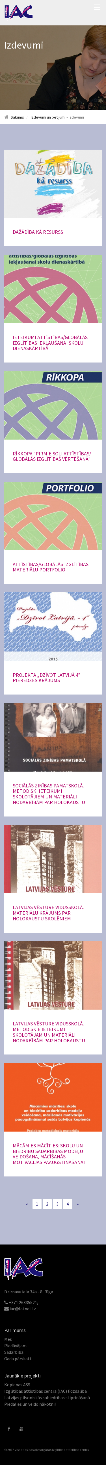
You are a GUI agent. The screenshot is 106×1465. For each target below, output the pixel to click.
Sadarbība (13, 1352)
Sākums (17, 117)
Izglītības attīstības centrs (70, 1449)
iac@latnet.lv (23, 1308)
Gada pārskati (17, 1358)
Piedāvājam (15, 1345)
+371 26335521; (23, 1302)
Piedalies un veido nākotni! (30, 1404)
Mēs (8, 1339)
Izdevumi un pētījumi (48, 117)
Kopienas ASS (17, 1384)
